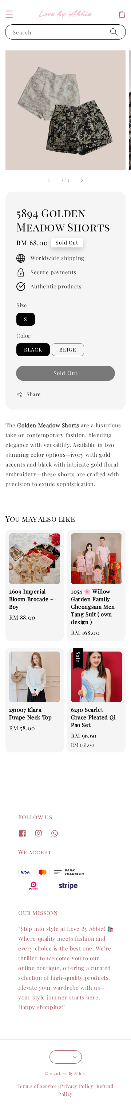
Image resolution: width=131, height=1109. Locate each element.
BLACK (33, 349)
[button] (9, 14)
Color (23, 335)
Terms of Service (37, 1086)
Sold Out (65, 373)
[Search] (114, 32)
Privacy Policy (77, 1086)
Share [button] (34, 394)
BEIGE (67, 349)
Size (21, 305)
